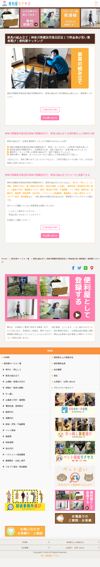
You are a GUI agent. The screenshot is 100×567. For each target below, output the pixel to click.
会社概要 (58, 369)
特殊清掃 (26, 193)
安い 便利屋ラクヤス (50, 555)
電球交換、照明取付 (14, 405)
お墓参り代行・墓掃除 (15, 399)
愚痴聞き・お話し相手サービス (77, 193)
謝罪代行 (85, 189)
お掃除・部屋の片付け (15, 381)
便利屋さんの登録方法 (63, 357)
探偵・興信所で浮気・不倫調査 (54, 189)
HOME (7, 357)
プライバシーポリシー (63, 387)
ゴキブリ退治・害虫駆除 (18, 196)
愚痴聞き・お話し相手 (15, 460)
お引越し (62, 186)
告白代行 (36, 193)
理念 (56, 375)
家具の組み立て (12, 375)
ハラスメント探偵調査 (52, 193)
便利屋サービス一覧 (20, 258)
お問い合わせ (51, 117)
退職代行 (9, 418)
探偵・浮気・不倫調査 (15, 424)
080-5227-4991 (51, 109)
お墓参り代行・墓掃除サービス (24, 189)
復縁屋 (18, 193)
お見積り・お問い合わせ (64, 381)
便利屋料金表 (59, 363)
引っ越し (9, 393)
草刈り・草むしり (80, 182)
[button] (40, 25)
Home (5, 258)
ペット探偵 (74, 189)
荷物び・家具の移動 (14, 387)
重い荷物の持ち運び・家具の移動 (41, 186)
